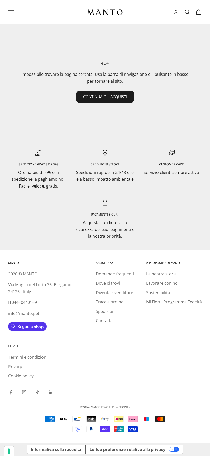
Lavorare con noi (162, 283)
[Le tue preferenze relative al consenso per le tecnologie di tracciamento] (9, 451)
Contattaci (106, 320)
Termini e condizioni (27, 357)
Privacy (15, 366)
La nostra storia (161, 274)
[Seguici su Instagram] (24, 392)
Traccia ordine (109, 302)
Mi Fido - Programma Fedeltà (174, 302)
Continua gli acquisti (105, 96)
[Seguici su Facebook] (10, 392)
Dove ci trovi (108, 283)
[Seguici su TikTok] (37, 392)
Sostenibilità (158, 292)
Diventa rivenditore (114, 292)
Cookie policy (21, 376)
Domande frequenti (115, 274)
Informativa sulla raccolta (56, 449)
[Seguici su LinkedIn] (50, 392)
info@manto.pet (23, 313)
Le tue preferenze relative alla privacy (127, 449)
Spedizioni (106, 311)
